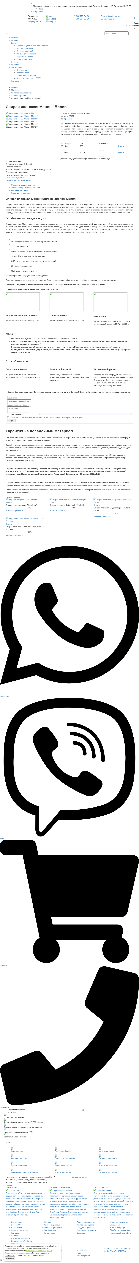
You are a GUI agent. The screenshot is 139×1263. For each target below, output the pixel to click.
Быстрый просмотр (14, 510)
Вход (41, 8)
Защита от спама (15, 414)
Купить (121, 146)
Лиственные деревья (86, 1222)
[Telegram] (57, 21)
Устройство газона (25, 56)
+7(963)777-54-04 (81, 16)
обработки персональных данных (39, 1250)
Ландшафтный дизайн (26, 53)
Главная (14, 37)
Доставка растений (25, 48)
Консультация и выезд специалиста (32, 45)
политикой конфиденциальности (36, 417)
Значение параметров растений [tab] (25, 187)
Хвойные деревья (52, 1224)
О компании (16, 67)
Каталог (14, 40)
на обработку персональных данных (69, 417)
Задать (11, 420)
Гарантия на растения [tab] (21, 193)
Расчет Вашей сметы (110, 16)
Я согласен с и (47, 417)
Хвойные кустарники (53, 1227)
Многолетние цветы (119, 1222)
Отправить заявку (79, 1176)
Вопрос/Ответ (23, 72)
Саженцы (81, 1232)
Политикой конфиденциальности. (18, 1253)
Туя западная (50, 1230)
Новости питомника (20, 1230)
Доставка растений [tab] (19, 190)
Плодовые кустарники (86, 1230)
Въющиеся (115, 1224)
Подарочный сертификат (121, 1232)
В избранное (66, 118)
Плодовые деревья (85, 1227)
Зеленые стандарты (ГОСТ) (29, 78)
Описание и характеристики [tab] (23, 184)
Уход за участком (24, 59)
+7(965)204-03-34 (81, 18)
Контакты (15, 80)
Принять (10, 1258)
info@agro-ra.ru (34, 21)
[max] (57, 16)
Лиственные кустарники (87, 1224)
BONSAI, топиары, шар (120, 1230)
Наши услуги (16, 1227)
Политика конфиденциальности (20, 1237)
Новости (14, 61)
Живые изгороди (117, 1227)
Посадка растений (25, 51)
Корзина (130, 25)
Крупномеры (49, 1232)
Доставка (15, 64)
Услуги (14, 42)
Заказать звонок (108, 18)
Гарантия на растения (26, 75)
